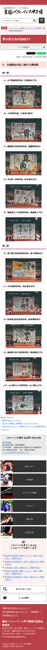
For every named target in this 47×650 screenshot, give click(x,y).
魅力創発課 (6, 442)
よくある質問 (23, 598)
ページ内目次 (23, 47)
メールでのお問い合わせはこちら (16, 452)
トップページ (13, 28)
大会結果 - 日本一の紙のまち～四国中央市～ (23, 568)
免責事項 (35, 612)
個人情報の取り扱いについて (14, 612)
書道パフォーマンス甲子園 (30, 28)
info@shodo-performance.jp (16, 637)
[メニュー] (42, 20)
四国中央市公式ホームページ (14, 608)
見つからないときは (23, 589)
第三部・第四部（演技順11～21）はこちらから (20, 423)
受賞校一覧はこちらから (11, 420)
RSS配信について (10, 615)
